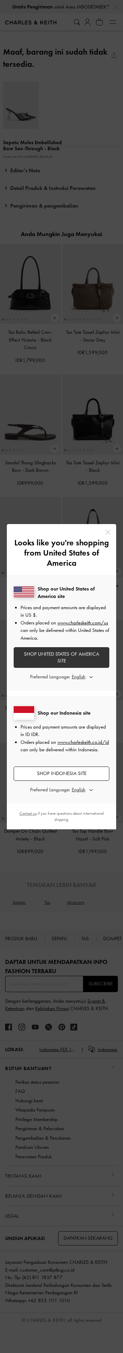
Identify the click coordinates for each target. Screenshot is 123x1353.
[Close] (108, 532)
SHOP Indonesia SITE (61, 773)
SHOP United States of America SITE (61, 657)
